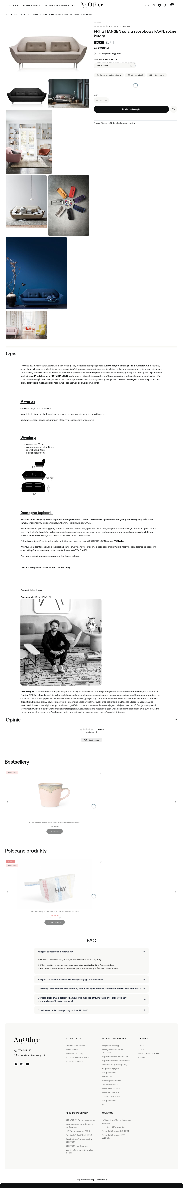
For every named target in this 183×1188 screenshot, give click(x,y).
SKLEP (26, 14)
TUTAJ (118, 541)
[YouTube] (27, 1064)
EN (148, 5)
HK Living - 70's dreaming (113, 1127)
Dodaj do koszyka (131, 109)
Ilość (96, 95)
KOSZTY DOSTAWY (111, 1096)
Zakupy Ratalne (109, 1072)
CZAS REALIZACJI (110, 1084)
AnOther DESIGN (12, 14)
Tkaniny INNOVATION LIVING (79, 1135)
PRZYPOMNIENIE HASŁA (77, 1057)
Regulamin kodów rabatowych (116, 1060)
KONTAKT (142, 1057)
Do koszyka (54, 831)
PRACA (141, 1049)
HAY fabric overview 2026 (78, 1131)
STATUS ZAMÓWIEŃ (75, 1045)
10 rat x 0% (107, 1076)
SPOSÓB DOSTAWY (111, 1088)
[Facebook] (16, 1064)
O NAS (141, 1045)
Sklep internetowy (90, 1180)
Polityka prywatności (111, 1080)
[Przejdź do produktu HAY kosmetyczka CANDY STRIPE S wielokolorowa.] (55, 884)
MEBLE (35, 14)
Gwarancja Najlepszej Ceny (114, 1064)
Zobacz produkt (54, 922)
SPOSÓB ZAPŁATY (110, 1092)
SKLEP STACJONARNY (148, 1053)
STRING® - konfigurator (77, 1146)
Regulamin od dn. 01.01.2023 (115, 1056)
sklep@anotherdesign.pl (39, 550)
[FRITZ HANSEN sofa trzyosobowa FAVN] (47, 48)
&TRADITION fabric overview (79, 1120)
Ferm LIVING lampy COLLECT (115, 1131)
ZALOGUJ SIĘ (72, 1049)
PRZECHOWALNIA (74, 1061)
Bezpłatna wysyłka (110, 1068)
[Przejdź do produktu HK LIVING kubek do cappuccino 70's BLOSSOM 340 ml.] (55, 795)
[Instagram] (21, 1064)
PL (144, 5)
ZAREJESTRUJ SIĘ (74, 1053)
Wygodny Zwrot (109, 1045)
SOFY (44, 14)
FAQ (104, 1104)
